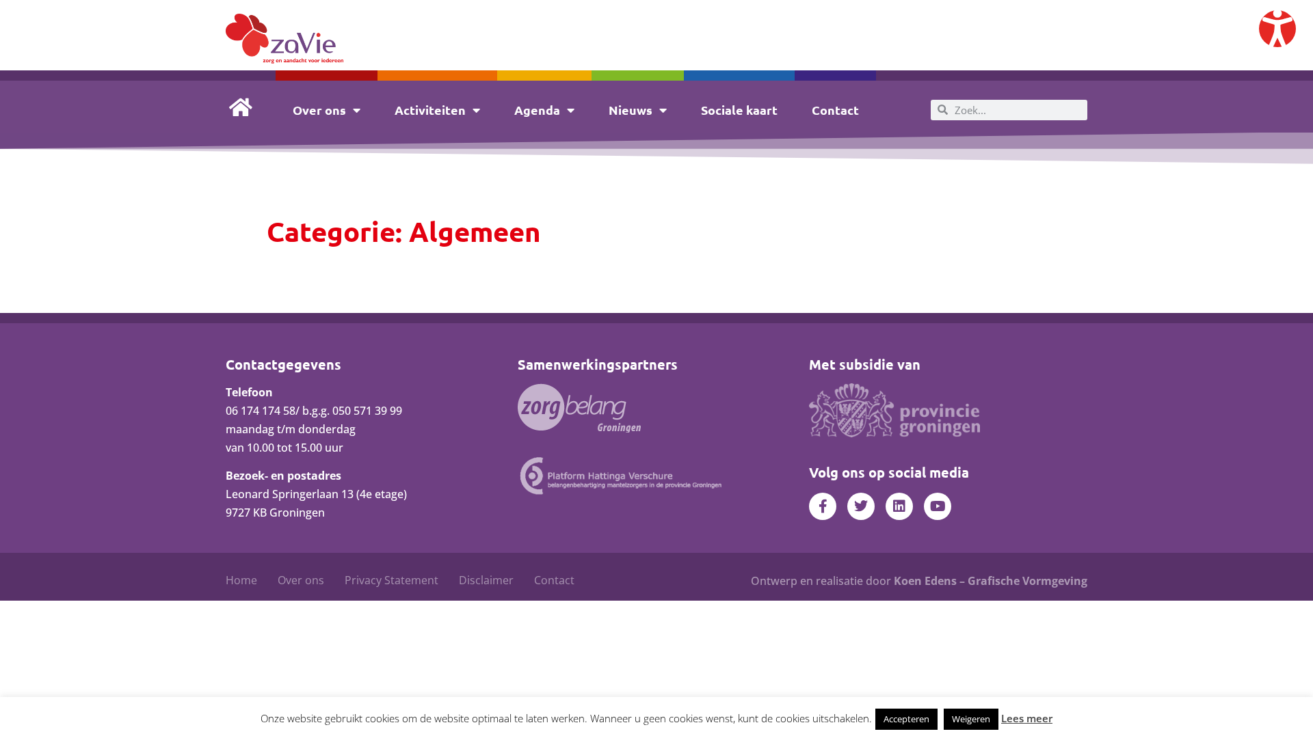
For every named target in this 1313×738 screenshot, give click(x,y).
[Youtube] (937, 506)
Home (241, 580)
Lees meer (1026, 718)
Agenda (537, 110)
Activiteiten (430, 110)
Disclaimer (486, 580)
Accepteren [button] (906, 719)
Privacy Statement (391, 580)
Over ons (319, 110)
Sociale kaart (739, 110)
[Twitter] (861, 506)
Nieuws (630, 110)
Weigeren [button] (971, 719)
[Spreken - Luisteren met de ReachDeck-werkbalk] (1277, 28)
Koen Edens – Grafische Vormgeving (990, 580)
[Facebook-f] (822, 506)
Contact (835, 110)
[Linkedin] (899, 506)
